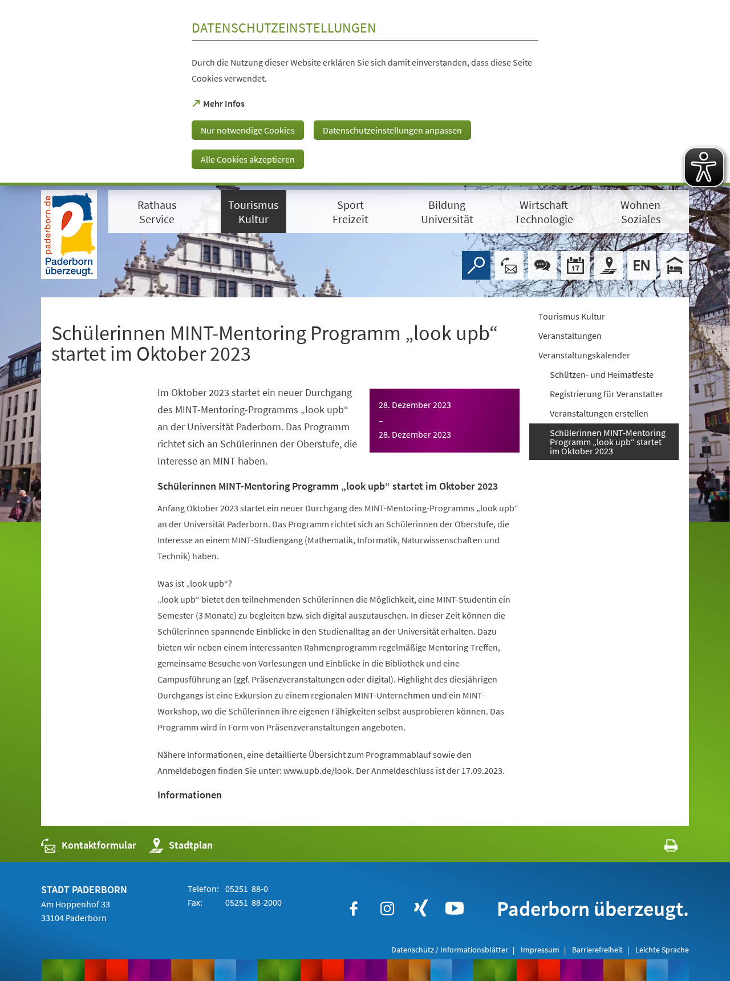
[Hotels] (674, 265)
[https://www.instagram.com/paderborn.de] (387, 908)
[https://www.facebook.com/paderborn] (353, 908)
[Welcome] (641, 265)
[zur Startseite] (69, 234)
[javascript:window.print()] (661, 847)
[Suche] (476, 265)
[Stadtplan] (608, 265)
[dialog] (365, 92)
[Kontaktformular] (509, 265)
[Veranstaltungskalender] (575, 265)
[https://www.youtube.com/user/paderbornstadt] (454, 908)
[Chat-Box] (542, 265)
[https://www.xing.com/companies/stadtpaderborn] (421, 908)
